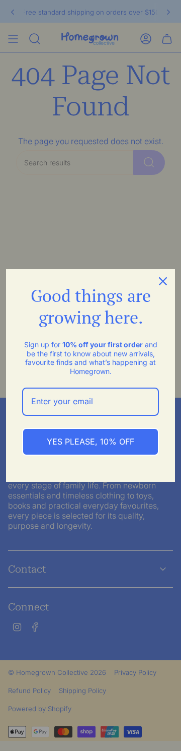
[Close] (163, 281)
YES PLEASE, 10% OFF (90, 441)
